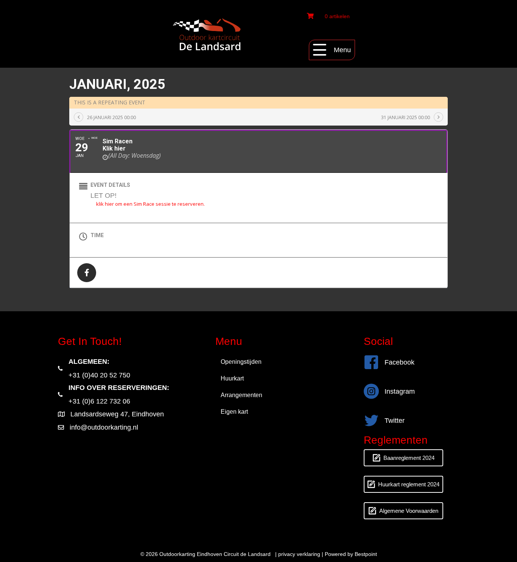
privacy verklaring (299, 554)
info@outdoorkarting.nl (104, 427)
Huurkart (232, 378)
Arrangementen (241, 395)
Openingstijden (241, 362)
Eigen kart (234, 411)
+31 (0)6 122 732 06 (99, 401)
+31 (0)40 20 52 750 (99, 375)
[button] (332, 50)
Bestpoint (366, 554)
